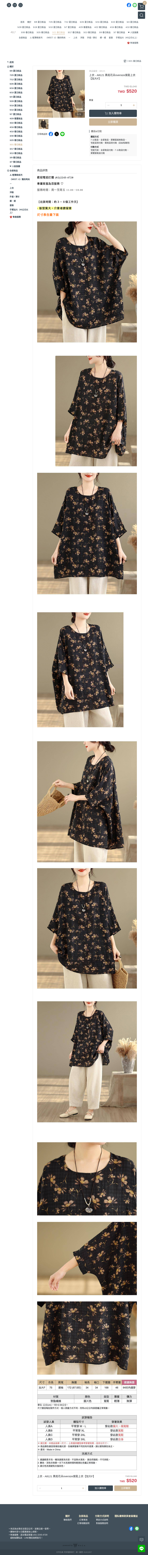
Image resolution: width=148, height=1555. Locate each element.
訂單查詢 (83, 1520)
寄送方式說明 (102, 1520)
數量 (91, 100)
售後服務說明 (102, 1523)
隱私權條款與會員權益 (126, 1516)
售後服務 (14, 1535)
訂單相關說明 (83, 1523)
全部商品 (83, 1516)
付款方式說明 (102, 1516)
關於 (67, 1516)
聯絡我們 (68, 1520)
